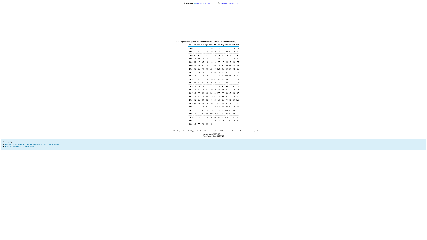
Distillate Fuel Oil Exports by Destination (19, 146)
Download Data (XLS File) (229, 3)
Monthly (199, 3)
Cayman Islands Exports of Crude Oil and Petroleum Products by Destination (32, 144)
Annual (207, 3)
